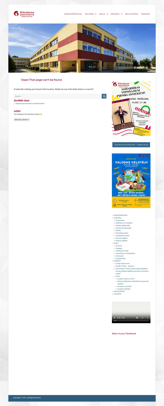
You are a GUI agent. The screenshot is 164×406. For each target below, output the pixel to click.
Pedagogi (119, 248)
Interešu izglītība (122, 238)
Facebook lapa (121, 258)
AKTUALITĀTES (131, 14)
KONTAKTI (145, 14)
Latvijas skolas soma (123, 263)
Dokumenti (120, 256)
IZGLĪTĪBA (89, 14)
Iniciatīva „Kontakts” (124, 286)
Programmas (120, 220)
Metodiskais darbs (122, 233)
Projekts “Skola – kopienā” (125, 266)
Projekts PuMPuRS (123, 289)
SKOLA (102, 14)
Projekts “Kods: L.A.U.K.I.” (126, 279)
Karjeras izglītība (121, 241)
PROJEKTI (115, 14)
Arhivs (118, 276)
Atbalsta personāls (122, 251)
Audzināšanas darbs (123, 236)
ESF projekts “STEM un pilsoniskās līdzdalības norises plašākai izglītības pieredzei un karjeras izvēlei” (132, 271)
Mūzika (118, 230)
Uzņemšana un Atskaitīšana (125, 253)
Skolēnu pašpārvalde (123, 225)
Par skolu (119, 246)
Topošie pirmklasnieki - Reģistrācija (131, 145)
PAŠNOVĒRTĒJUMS (73, 14)
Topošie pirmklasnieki (123, 228)
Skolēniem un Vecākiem (124, 223)
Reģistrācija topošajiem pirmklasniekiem (30, 103)
